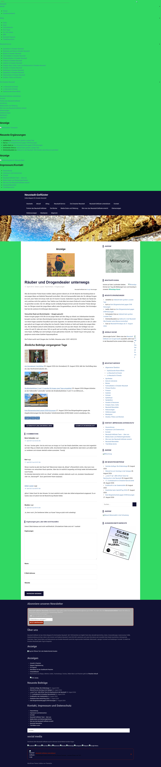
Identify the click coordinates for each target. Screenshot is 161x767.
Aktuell (2, 6)
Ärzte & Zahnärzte (111, 381)
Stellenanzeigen (5, 113)
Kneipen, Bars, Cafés (112, 405)
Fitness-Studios (110, 388)
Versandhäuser (34, 671)
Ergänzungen (29, 531)
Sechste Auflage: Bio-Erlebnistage (116, 466)
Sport (5, 25)
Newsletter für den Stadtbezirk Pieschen (41, 669)
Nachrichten (49, 287)
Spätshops (108, 398)
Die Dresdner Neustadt (7, 82)
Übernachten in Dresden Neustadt (14, 75)
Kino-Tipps (6, 30)
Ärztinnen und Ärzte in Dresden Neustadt (16, 51)
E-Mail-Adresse (30, 573)
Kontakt (2, 98)
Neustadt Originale (9, 37)
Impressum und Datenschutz (12, 173)
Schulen (108, 395)
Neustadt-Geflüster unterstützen (10, 96)
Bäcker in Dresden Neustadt (12, 53)
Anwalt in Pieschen (35, 663)
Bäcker (107, 383)
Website (27, 583)
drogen (27, 418)
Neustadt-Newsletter (9, 185)
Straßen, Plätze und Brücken (12, 77)
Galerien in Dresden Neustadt (12, 63)
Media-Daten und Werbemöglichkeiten (15, 180)
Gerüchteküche (8, 27)
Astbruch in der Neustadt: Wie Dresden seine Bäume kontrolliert (37, 150)
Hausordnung (7, 171)
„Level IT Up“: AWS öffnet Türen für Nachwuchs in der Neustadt (48, 692)
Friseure (108, 390)
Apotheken (108, 378)
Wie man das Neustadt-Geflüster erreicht (13, 108)
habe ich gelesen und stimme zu (42, 616)
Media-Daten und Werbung (9, 106)
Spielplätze (109, 400)
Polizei (5, 11)
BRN (4, 35)
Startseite (3, 4)
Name (27, 563)
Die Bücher (3, 103)
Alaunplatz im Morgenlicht (85, 426)
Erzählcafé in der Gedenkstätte (115, 485)
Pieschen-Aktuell (93, 673)
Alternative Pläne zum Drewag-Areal (39, 426)
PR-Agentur (33, 667)
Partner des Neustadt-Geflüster (10, 101)
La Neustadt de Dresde (10, 87)
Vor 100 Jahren (8, 32)
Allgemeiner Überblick (112, 367)
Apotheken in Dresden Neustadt (13, 49)
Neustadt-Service (5, 44)
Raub (37, 418)
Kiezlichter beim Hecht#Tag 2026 (116, 490)
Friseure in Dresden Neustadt (12, 61)
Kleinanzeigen (4, 110)
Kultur (5, 23)
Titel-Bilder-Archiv (8, 39)
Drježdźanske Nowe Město (11, 91)
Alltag (2, 18)
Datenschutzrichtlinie (111, 610)
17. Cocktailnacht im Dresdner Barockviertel (119, 481)
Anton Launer (39, 287)
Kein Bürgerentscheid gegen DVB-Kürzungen (22, 143)
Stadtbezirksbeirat (9, 13)
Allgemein (3, 118)
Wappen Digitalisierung (36, 665)
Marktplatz (3, 115)
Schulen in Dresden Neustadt (12, 68)
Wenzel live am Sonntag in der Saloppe (118, 471)
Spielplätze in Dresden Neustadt (13, 72)
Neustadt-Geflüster (36, 194)
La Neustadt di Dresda (10, 89)
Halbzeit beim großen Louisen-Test (22, 140)
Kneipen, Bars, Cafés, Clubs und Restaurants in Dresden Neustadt (24, 65)
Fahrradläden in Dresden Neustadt (14, 56)
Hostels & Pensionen (112, 402)
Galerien (108, 393)
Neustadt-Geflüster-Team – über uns (15, 178)
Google (89, 289)
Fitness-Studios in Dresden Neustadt (15, 58)
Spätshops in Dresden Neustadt (13, 70)
